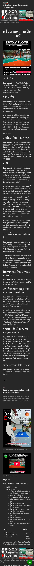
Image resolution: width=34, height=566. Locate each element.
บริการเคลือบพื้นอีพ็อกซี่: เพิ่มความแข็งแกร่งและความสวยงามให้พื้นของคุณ (20, 499)
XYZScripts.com (26, 565)
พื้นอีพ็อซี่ (6, 145)
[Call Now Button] (29, 562)
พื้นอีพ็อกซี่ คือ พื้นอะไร (16, 517)
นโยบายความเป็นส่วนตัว (17, 495)
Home (28, 538)
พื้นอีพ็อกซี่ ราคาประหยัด (17, 503)
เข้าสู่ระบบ (6, 480)
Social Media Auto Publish (10, 565)
